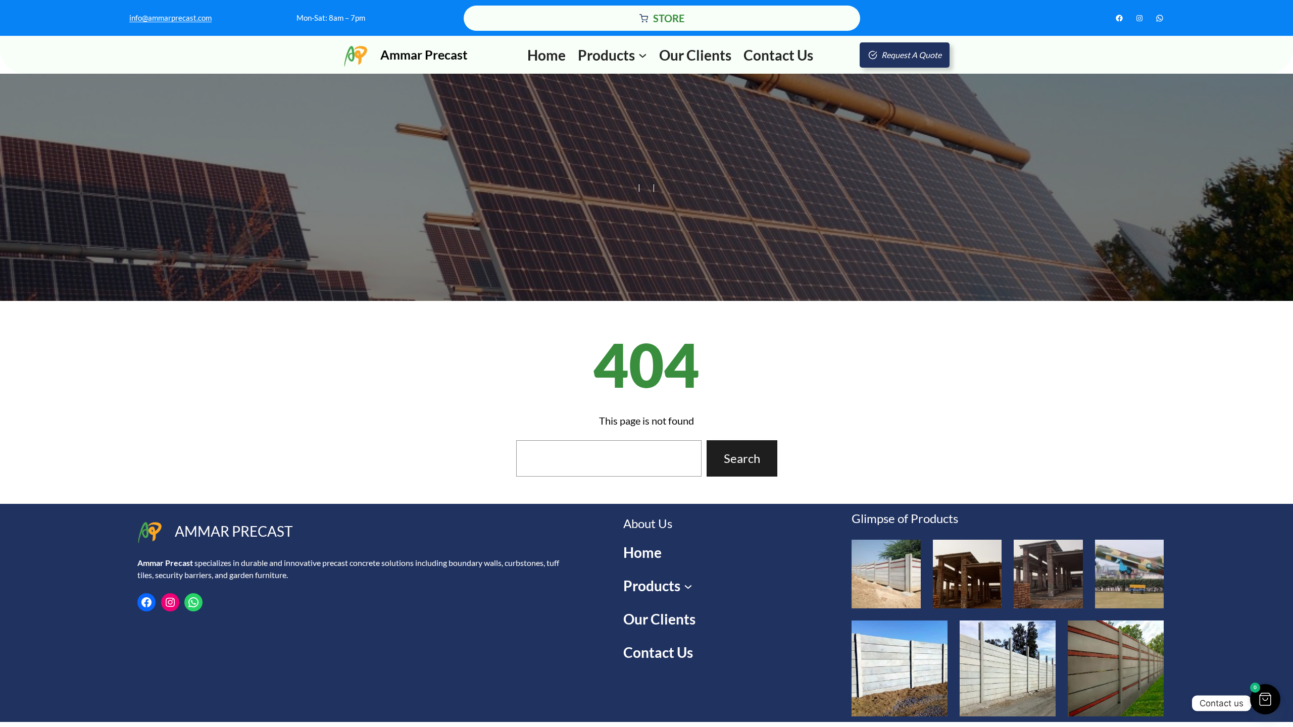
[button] (1265, 699)
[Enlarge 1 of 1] (1151, 634)
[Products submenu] (642, 54)
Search (742, 458)
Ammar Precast (424, 54)
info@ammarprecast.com (170, 17)
